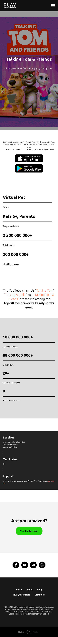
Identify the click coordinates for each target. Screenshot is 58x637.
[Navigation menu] (53, 5)
